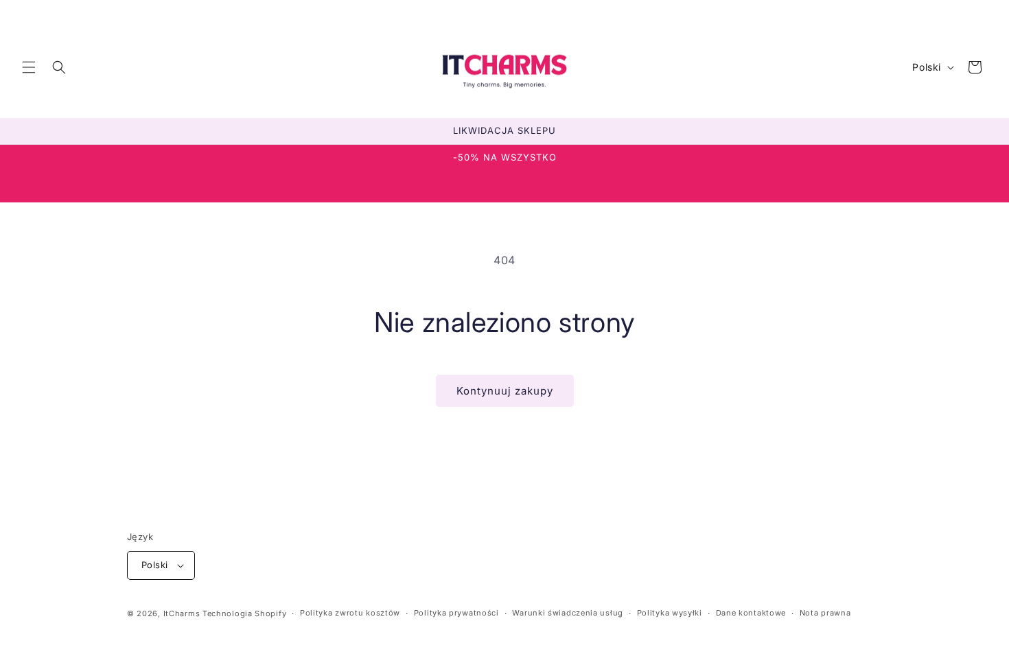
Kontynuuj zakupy (504, 390)
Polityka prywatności (456, 613)
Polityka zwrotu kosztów (350, 613)
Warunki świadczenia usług (567, 613)
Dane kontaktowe (751, 613)
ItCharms (181, 613)
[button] (29, 67)
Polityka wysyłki (669, 613)
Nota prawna (825, 613)
